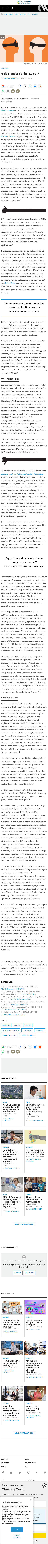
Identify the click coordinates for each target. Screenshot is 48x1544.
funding (28, 1025)
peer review (27, 1030)
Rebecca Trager (8, 1119)
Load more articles (24, 1224)
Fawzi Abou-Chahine (33, 1160)
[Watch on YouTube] (37, 1472)
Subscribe (4, 1459)
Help (2, 1480)
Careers (4, 68)
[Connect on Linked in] (20, 1472)
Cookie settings (17, 1536)
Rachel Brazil (10, 78)
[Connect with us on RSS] (45, 1472)
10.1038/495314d (27, 994)
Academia (6, 1025)
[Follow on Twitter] (11, 1472)
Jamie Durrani (12, 1211)
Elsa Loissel (11, 1332)
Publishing (40, 1030)
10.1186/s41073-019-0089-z (13, 1009)
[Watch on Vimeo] (28, 1472)
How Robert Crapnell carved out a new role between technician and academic (10, 1156)
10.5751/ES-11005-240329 (13, 1015)
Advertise (5, 1463)
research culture (9, 1035)
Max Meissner (35, 1209)
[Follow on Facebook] (3, 1472)
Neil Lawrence (7, 110)
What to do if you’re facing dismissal (32, 1408)
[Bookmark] (18, 91)
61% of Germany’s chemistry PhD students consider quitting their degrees (12, 1202)
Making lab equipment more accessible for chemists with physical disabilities (34, 1366)
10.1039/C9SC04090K (20, 999)
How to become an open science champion (34, 1322)
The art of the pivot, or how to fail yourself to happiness (34, 1200)
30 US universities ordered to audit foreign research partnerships (11, 1108)
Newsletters (8, 14)
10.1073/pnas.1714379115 (12, 989)
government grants (11, 1030)
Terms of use (30, 1480)
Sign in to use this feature (36, 81)
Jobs (16, 14)
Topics (3, 1467)
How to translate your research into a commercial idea (35, 1152)
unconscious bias (27, 1035)
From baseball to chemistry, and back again (11, 1363)
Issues (27, 1459)
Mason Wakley (36, 1121)
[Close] (30, 1499)
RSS (26, 1467)
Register (29, 1273)
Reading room (25, 14)
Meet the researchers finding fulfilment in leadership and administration (11, 1411)
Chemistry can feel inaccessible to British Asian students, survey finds (35, 1109)
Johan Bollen (10, 283)
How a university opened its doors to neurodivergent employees (12, 1323)
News (5, 1102)
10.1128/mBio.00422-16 (16, 1004)
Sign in (18, 1273)
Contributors (30, 1463)
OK (17, 1529)
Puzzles (35, 14)
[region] (16, 1520)
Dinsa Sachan (12, 1420)
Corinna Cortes (8, 136)
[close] (46, 81)
